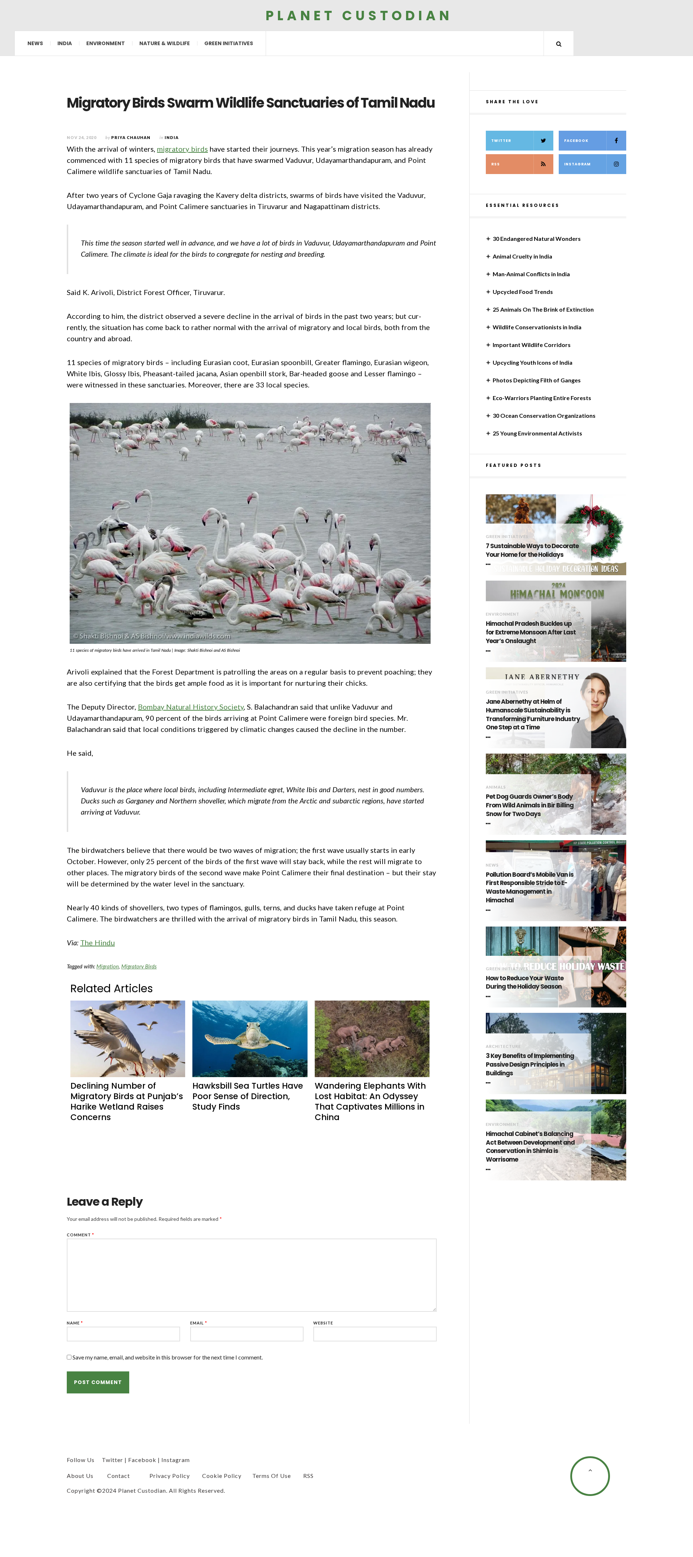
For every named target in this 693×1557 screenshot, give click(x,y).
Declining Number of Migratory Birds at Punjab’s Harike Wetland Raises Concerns (126, 1101)
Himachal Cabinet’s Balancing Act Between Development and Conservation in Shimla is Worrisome (530, 1147)
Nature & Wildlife (164, 43)
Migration (107, 966)
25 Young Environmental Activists (537, 433)
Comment (80, 1235)
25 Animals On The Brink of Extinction (543, 309)
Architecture (503, 1046)
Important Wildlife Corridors (532, 344)
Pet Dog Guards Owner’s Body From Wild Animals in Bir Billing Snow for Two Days (530, 805)
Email (198, 1323)
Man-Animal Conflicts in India (531, 273)
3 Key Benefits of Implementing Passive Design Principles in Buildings (530, 1064)
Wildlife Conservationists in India (537, 327)
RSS (495, 164)
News (35, 43)
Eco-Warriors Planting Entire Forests (542, 397)
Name (75, 1323)
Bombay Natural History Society (191, 706)
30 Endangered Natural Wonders (537, 238)
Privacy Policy (169, 1475)
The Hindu (97, 942)
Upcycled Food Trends (523, 291)
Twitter (501, 140)
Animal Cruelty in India (522, 256)
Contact (118, 1475)
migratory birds (182, 148)
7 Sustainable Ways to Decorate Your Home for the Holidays (532, 550)
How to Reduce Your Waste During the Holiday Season (524, 982)
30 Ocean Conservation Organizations (544, 415)
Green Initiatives (228, 43)
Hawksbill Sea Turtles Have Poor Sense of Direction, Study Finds (247, 1096)
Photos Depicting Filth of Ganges (537, 380)
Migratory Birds (139, 966)
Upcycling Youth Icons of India (532, 362)
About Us (80, 1475)
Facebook (576, 140)
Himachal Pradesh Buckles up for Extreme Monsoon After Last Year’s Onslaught (531, 632)
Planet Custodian (359, 15)
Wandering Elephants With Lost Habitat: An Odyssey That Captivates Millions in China (370, 1101)
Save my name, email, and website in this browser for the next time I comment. (168, 1357)
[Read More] (489, 564)
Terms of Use (271, 1475)
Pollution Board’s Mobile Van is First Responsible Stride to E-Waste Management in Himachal (530, 888)
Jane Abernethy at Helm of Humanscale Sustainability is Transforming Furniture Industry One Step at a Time (533, 715)
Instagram (577, 164)
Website (323, 1323)
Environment (105, 43)
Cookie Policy (221, 1475)
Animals (496, 787)
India (64, 43)
